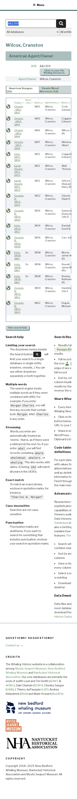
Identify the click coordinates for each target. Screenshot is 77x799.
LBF (45, 689)
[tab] (23, 89)
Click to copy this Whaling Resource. (54, 71)
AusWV (57, 693)
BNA (24, 693)
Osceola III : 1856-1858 (19, 242)
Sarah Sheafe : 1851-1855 (18, 170)
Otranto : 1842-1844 (18, 121)
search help (17, 327)
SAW (9, 689)
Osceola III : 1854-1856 (19, 215)
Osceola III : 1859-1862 (19, 293)
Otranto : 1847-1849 (18, 145)
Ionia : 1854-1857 (17, 228)
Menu (40, 5)
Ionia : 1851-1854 (17, 157)
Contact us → (14, 645)
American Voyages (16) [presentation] (20, 90)
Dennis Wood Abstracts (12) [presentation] (49, 90)
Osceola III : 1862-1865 (19, 308)
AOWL (10, 685)
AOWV (54, 681)
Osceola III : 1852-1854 (19, 200)
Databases (61, 523)
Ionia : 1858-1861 (17, 255)
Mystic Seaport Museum (31, 668)
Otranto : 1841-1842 (18, 109)
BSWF (38, 685)
